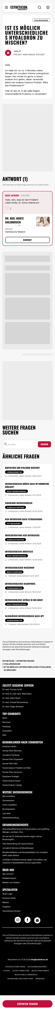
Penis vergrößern (9, 805)
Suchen (44, 444)
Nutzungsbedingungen (37, 967)
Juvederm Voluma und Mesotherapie (18, 848)
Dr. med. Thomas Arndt (12, 689)
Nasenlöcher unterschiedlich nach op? (24, 616)
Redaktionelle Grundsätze (26, 975)
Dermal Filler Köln (9, 763)
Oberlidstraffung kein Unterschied (22, 535)
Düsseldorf (7, 731)
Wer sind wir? (8, 874)
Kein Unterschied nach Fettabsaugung (23, 519)
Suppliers (6, 907)
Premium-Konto (9, 898)
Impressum (39, 979)
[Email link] (37, 920)
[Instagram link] (18, 920)
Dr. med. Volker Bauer (11, 698)
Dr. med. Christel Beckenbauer (15, 702)
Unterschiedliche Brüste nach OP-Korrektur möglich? (27, 485)
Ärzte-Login (7, 894)
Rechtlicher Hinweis (40, 971)
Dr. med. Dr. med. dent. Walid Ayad (16, 694)
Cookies (6, 971)
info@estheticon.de (39, 959)
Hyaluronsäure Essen (11, 781)
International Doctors (11, 911)
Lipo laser (6, 813)
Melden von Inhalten (11, 882)
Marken (5, 902)
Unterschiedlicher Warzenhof (19, 567)
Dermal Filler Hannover (12, 772)
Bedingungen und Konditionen (20, 979)
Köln (4, 735)
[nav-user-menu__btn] (48, 7)
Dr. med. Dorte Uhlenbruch (14, 220)
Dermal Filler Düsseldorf (12, 759)
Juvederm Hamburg (10, 755)
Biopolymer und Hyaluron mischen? (22, 467)
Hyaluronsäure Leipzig (12, 785)
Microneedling (8, 796)
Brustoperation (8, 809)
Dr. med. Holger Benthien (13, 706)
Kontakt (27, 239)
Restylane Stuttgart (10, 776)
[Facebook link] (27, 920)
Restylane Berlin (9, 746)
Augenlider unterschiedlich (18, 503)
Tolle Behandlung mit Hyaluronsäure (17, 844)
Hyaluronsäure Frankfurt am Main (16, 768)
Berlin (4, 718)
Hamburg (6, 726)
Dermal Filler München (12, 751)
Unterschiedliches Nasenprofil (20, 583)
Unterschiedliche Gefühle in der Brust (24, 600)
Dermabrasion (8, 800)
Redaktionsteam (9, 878)
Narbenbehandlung (10, 817)
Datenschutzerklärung (15, 967)
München (6, 722)
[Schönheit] (19, 8)
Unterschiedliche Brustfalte (19, 551)
